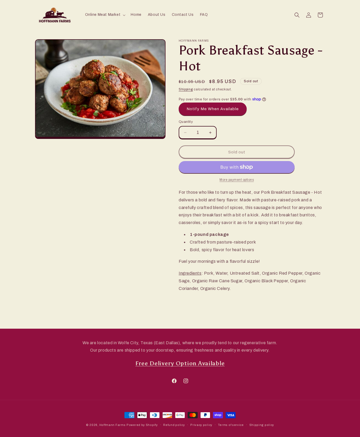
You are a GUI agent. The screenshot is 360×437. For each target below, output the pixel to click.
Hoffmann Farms (112, 424)
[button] (105, 14)
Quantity (186, 122)
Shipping (186, 89)
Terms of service (231, 424)
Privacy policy (201, 424)
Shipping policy (261, 424)
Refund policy (174, 424)
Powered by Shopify (142, 424)
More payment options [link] (237, 180)
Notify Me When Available (213, 109)
